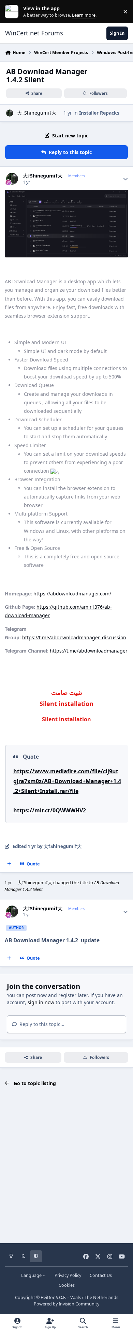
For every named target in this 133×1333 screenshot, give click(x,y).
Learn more (13, 12)
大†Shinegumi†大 (36, 112)
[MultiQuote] (9, 864)
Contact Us (101, 1275)
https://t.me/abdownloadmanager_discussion (74, 637)
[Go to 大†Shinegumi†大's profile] (9, 113)
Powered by (66, 1304)
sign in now (41, 1002)
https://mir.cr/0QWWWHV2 (49, 810)
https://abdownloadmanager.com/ (72, 593)
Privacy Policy (68, 1275)
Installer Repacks (99, 112)
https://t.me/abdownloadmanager (89, 650)
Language (32, 1275)
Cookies (67, 1285)
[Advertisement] (66, 1165)
